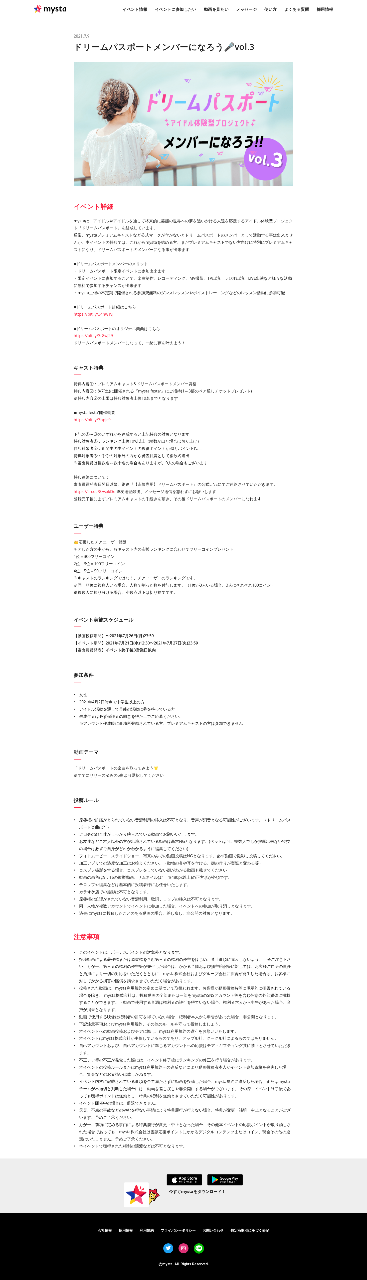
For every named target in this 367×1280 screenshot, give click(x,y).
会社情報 (105, 1230)
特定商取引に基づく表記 (250, 1230)
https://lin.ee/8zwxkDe (94, 491)
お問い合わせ (213, 1230)
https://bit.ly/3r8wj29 (93, 335)
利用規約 (147, 1230)
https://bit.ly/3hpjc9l (93, 419)
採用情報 (126, 1230)
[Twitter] (168, 1248)
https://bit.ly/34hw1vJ (93, 314)
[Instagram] (183, 1248)
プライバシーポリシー (178, 1230)
